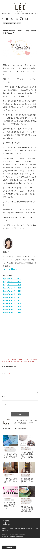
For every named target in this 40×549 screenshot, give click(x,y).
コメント (6, 374)
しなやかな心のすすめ (10, 449)
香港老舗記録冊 (25, 476)
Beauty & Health (9, 474)
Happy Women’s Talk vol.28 (12, 288)
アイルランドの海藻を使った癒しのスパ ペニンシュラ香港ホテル (10, 480)
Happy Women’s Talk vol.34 (12, 306)
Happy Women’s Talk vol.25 (12, 279)
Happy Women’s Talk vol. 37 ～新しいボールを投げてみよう (19, 32)
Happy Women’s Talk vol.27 (12, 285)
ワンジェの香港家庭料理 (26, 501)
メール (4, 404)
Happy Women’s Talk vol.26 (12, 282)
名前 (3, 397)
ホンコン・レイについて (8, 528)
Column (7, 447)
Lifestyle (7, 500)
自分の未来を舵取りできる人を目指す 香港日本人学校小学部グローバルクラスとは (10, 505)
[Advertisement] (20, 335)
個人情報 (23, 528)
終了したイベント (26, 449)
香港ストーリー (25, 503)
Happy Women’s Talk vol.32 (12, 300)
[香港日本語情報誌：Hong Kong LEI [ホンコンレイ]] (6, 525)
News (18, 23)
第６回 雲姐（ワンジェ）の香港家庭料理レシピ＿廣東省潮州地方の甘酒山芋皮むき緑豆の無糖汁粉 (27, 509)
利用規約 (17, 528)
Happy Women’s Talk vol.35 (12, 309)
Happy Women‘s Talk (9, 23)
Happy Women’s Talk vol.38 (12, 312)
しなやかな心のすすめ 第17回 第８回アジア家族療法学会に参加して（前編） (10, 455)
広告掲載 (28, 528)
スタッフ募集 (34, 528)
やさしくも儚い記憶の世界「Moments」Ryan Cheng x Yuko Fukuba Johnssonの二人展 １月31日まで (27, 455)
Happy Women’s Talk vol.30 (12, 294)
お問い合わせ (5, 530)
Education (7, 498)
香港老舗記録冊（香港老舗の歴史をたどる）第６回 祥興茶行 (27, 481)
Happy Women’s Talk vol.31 (12, 297)
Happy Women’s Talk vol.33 (12, 303)
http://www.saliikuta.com (10, 269)
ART (22, 447)
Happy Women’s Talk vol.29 (12, 291)
